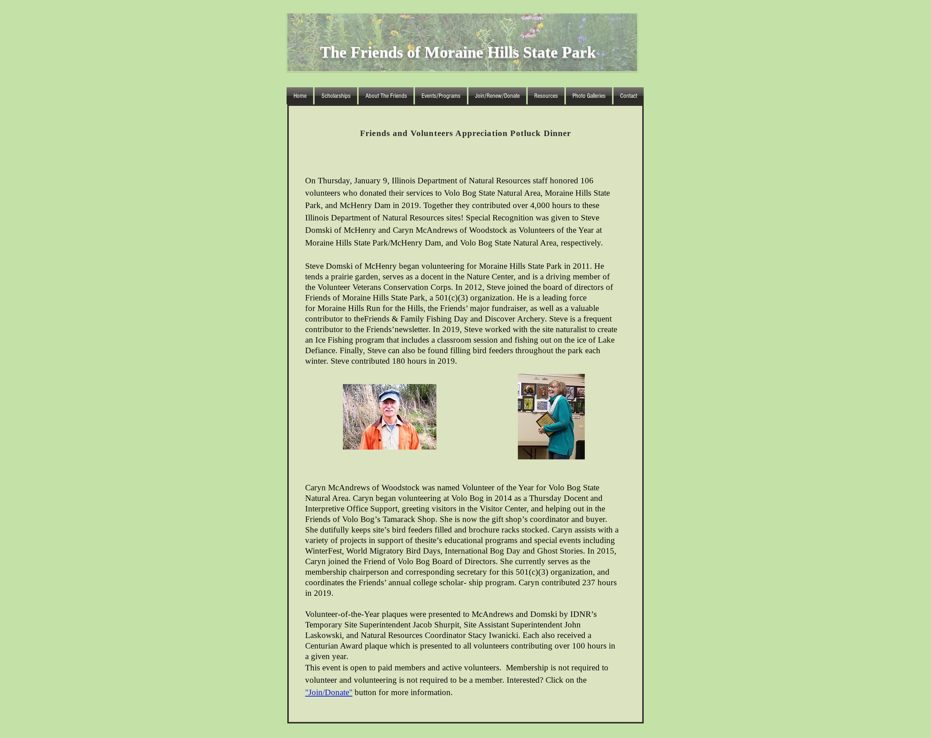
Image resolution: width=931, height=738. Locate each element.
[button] (386, 95)
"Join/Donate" (328, 692)
